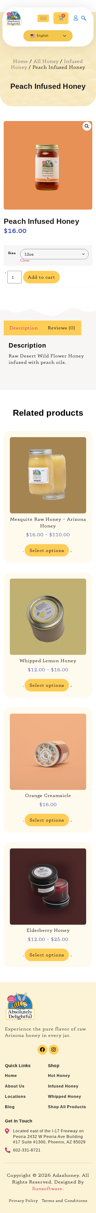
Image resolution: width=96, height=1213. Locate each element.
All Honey (46, 61)
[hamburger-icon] (43, 18)
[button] (86, 126)
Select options (47, 550)
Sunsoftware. (48, 1188)
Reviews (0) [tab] (61, 328)
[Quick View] (24, 551)
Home (20, 61)
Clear (25, 260)
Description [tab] (23, 328)
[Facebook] (42, 1050)
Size (12, 253)
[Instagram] (54, 1050)
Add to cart (41, 277)
